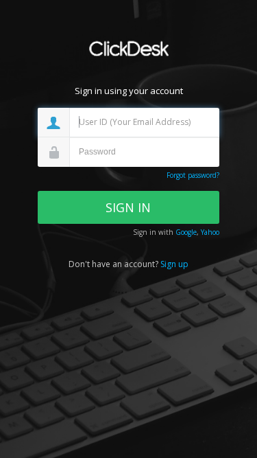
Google (186, 232)
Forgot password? (193, 175)
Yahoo (210, 232)
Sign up (174, 264)
